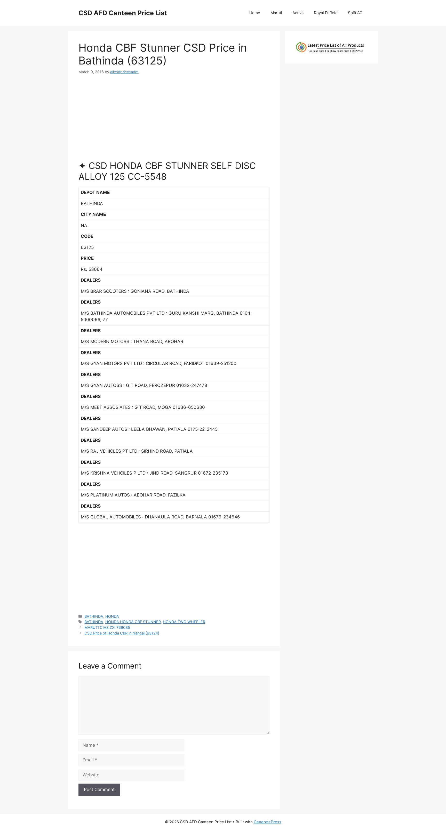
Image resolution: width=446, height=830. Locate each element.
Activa (298, 12)
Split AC (355, 12)
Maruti (276, 12)
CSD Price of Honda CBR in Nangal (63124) (121, 633)
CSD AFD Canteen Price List (122, 13)
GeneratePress (267, 821)
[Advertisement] (174, 120)
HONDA (112, 616)
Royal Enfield (326, 12)
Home (254, 12)
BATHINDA (93, 616)
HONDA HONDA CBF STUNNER (133, 622)
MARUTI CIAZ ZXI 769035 (107, 627)
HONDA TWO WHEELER (184, 622)
